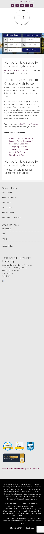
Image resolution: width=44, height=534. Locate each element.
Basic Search (7, 192)
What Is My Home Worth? (11, 217)
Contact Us (30, 2)
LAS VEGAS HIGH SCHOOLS (14, 70)
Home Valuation (32, 35)
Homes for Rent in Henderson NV (21, 141)
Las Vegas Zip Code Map (18, 147)
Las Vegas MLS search (29, 124)
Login (4, 234)
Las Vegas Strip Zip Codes (19, 149)
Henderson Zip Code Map (18, 144)
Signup (4, 239)
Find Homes (31, 50)
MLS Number (7, 207)
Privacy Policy (7, 246)
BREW (20, 528)
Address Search (8, 212)
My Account (6, 229)
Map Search (6, 202)
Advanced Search (12, 35)
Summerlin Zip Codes (17, 152)
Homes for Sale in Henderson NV (21, 138)
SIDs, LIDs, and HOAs (16, 155)
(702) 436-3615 (17, 2)
